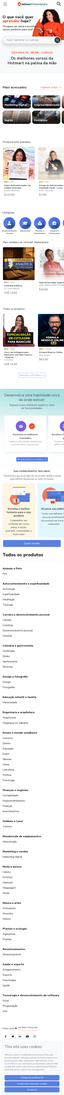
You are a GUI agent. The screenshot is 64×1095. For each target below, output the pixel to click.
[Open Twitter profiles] (12, 1036)
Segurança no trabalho (15, 723)
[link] (17, 102)
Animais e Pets (12, 568)
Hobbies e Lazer (13, 821)
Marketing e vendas (15, 851)
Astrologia (9, 589)
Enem (6, 754)
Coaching (8, 625)
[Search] (57, 40)
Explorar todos (49, 87)
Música (7, 919)
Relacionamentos (14, 949)
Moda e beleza (12, 867)
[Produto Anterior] (3, 164)
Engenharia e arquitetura (18, 712)
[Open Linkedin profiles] (20, 1036)
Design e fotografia (15, 677)
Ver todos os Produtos (30, 375)
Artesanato (9, 908)
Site (5, 1011)
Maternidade (10, 702)
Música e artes (12, 903)
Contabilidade (10, 795)
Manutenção (10, 841)
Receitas (8, 667)
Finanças (7, 806)
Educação (8, 748)
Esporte (7, 975)
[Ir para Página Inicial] (33, 4)
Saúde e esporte (13, 964)
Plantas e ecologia (15, 929)
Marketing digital (12, 857)
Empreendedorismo (14, 801)
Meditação (9, 599)
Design (7, 682)
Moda (6, 893)
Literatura (8, 770)
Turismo (7, 826)
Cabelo (7, 872)
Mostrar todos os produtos (30, 459)
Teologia (8, 605)
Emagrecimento (12, 969)
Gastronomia (10, 661)
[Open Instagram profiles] (34, 1036)
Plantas (7, 939)
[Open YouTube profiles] (27, 1036)
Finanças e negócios (15, 790)
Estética (7, 877)
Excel (6, 1000)
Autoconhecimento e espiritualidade (26, 584)
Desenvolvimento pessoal (18, 630)
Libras (6, 764)
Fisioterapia (9, 980)
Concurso (8, 738)
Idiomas (7, 759)
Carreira (7, 620)
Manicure (8, 882)
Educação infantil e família (19, 697)
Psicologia (8, 780)
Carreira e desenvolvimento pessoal (26, 615)
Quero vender (32, 543)
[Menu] (5, 4)
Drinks (6, 656)
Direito (7, 743)
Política (7, 775)
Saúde (6, 985)
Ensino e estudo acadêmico (20, 733)
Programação (10, 1006)
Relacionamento (12, 954)
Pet (5, 574)
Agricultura (9, 934)
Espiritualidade (11, 594)
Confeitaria (9, 651)
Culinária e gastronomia (18, 646)
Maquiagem (9, 888)
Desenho (8, 913)
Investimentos (11, 811)
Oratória (7, 636)
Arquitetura (9, 717)
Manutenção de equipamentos (22, 836)
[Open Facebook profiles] (5, 1036)
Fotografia (9, 687)
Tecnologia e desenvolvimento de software (31, 995)
